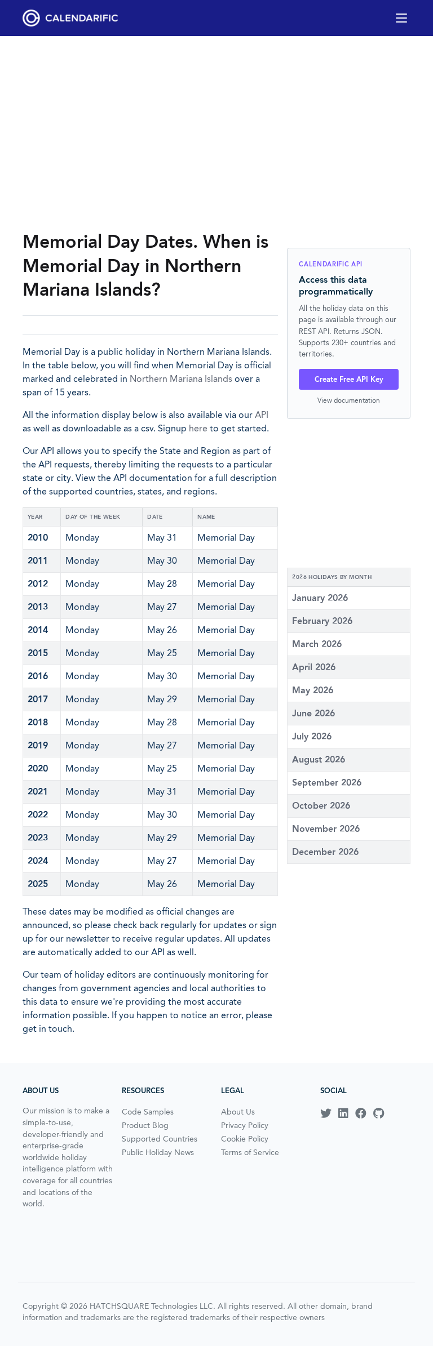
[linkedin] (343, 1113)
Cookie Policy (244, 1138)
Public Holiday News (158, 1152)
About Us (238, 1111)
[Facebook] (360, 1113)
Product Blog (145, 1125)
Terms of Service (250, 1152)
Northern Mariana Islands (181, 378)
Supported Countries (159, 1138)
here (198, 428)
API (261, 414)
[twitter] (326, 1113)
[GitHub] (378, 1113)
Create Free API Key (349, 379)
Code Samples (148, 1111)
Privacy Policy (244, 1125)
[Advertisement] (216, 133)
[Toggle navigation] (401, 18)
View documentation (348, 400)
